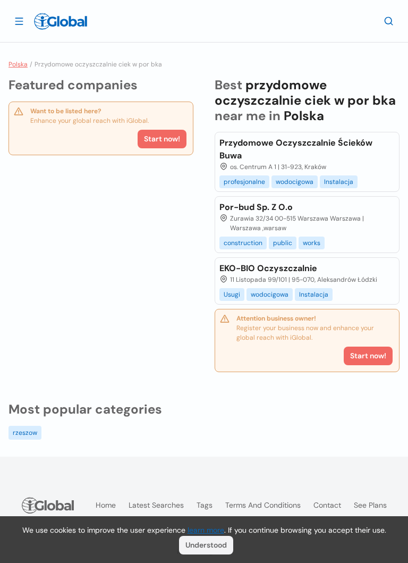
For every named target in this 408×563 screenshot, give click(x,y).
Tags (204, 505)
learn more (206, 530)
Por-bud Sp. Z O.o (256, 207)
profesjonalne (244, 182)
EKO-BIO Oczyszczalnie (268, 268)
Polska (18, 64)
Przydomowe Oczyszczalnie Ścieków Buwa (295, 149)
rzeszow (25, 432)
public (282, 243)
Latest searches (156, 505)
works (311, 243)
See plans (370, 505)
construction (243, 243)
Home (106, 505)
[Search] (389, 20)
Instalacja (338, 182)
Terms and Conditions (263, 505)
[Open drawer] (19, 20)
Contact (327, 505)
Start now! (162, 139)
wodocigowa (294, 182)
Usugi (232, 294)
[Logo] (60, 21)
